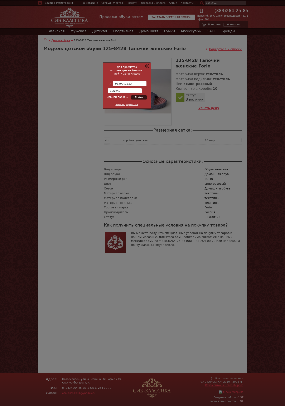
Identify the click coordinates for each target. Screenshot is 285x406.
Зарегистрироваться (127, 104)
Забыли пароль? (117, 97)
